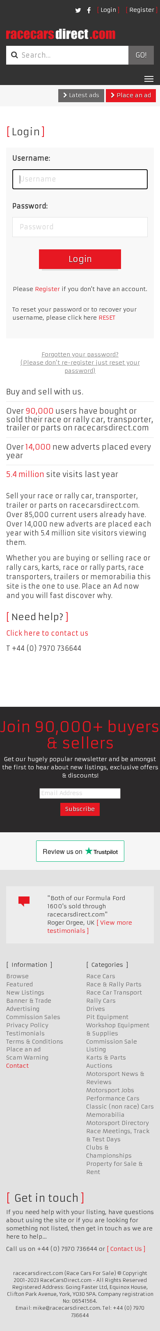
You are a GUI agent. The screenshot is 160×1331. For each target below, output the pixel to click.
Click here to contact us (47, 633)
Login (108, 9)
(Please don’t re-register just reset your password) (80, 366)
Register (141, 9)
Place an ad (133, 95)
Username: (31, 158)
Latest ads (83, 95)
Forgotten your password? (80, 354)
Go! (140, 55)
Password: (30, 206)
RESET (106, 317)
